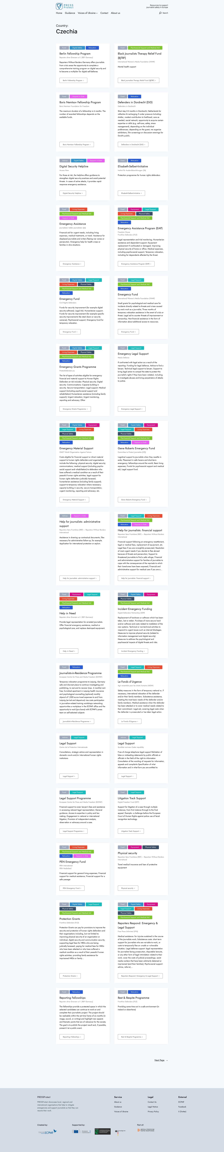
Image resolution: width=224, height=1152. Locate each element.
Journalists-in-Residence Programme (76, 721)
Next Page (161, 1060)
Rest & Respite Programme (131, 1037)
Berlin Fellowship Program (73, 80)
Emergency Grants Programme (75, 409)
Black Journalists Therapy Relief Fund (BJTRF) (138, 80)
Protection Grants (69, 976)
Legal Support (68, 776)
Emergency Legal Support (131, 409)
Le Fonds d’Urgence (129, 721)
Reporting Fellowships (71, 1037)
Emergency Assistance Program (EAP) (135, 264)
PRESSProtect (43, 1097)
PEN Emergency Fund (71, 888)
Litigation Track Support (130, 831)
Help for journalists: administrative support (79, 578)
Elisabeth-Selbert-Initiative (131, 193)
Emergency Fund (69, 332)
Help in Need (68, 651)
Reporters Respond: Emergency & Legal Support (139, 976)
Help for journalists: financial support (135, 578)
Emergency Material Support (74, 499)
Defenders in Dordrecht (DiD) (132, 144)
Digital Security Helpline (72, 193)
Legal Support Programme (73, 831)
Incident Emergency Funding (132, 651)
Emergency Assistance (71, 264)
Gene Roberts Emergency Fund (133, 499)
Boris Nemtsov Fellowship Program (76, 144)
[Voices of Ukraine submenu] (97, 13)
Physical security (127, 888)
